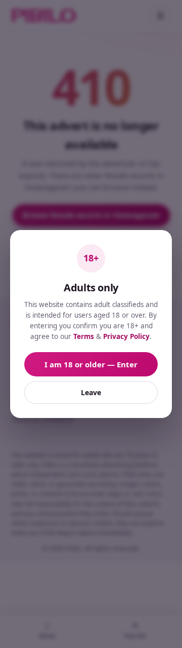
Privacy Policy (126, 336)
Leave (91, 392)
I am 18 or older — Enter (91, 364)
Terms (83, 336)
